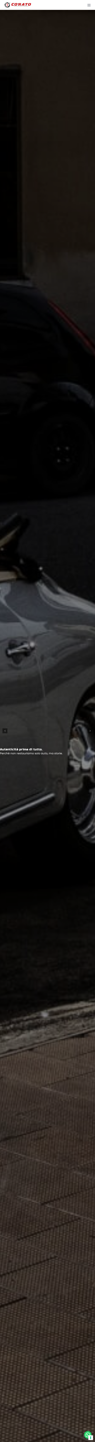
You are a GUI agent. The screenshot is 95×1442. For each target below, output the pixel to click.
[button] (88, 1435)
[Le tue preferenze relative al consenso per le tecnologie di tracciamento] (90, 1437)
